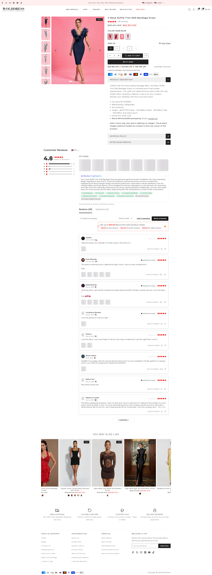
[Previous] (56, 50)
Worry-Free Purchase (110, 553)
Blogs (43, 542)
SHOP (85, 9)
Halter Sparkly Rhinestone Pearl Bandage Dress (155, 489)
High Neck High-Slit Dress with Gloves (90, 488)
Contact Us (45, 546)
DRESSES (96, 9)
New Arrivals (107, 542)
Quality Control (78, 546)
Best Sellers (106, 538)
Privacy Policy (77, 549)
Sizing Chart (76, 542)
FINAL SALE (140, 9)
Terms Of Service (79, 553)
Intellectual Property (80, 557)
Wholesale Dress (108, 546)
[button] (153, 3)
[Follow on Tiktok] (21, 3)
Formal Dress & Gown (110, 549)
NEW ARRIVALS (72, 9)
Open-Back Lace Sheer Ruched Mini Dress (57, 489)
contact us (152, 118)
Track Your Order (48, 553)
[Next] (100, 50)
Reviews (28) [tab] (85, 209)
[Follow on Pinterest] (13, 3)
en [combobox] (75, 150)
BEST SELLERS (110, 9)
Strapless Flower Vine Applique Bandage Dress (122, 489)
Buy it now (128, 62)
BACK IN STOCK (126, 9)
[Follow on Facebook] (2, 3)
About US (75, 538)
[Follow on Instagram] (10, 3)
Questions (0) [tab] (102, 209)
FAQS (43, 538)
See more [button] (161, 407)
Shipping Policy (47, 549)
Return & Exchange (49, 557)
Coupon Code (47, 561)
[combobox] (125, 218)
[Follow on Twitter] (6, 3)
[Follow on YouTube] (17, 3)
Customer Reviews (79, 561)
